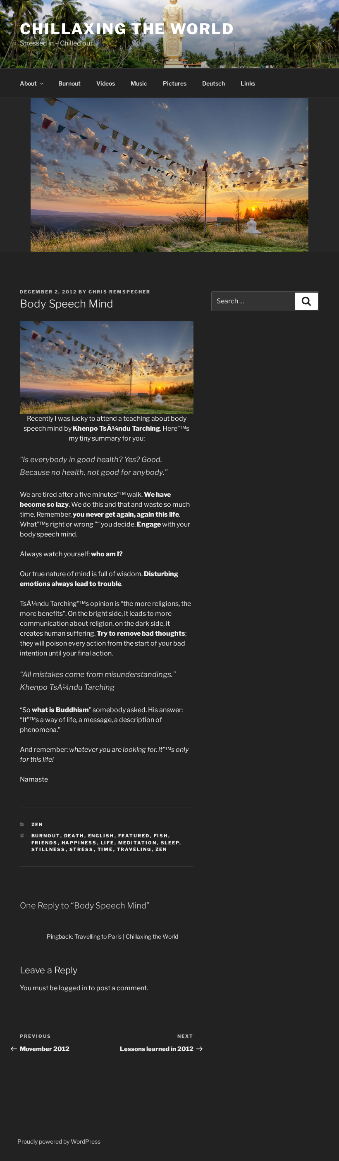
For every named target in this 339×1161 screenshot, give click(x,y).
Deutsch (213, 83)
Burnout (69, 83)
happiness (79, 843)
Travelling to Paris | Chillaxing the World (126, 936)
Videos (105, 83)
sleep (170, 843)
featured (134, 836)
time (105, 849)
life (108, 843)
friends (44, 843)
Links (248, 83)
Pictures (174, 83)
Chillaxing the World (127, 29)
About (28, 83)
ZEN (37, 824)
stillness (48, 849)
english (101, 836)
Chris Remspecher (119, 292)
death (74, 836)
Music (139, 83)
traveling (134, 849)
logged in (73, 988)
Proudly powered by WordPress (58, 1141)
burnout (45, 836)
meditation (137, 843)
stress (81, 849)
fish (161, 836)
